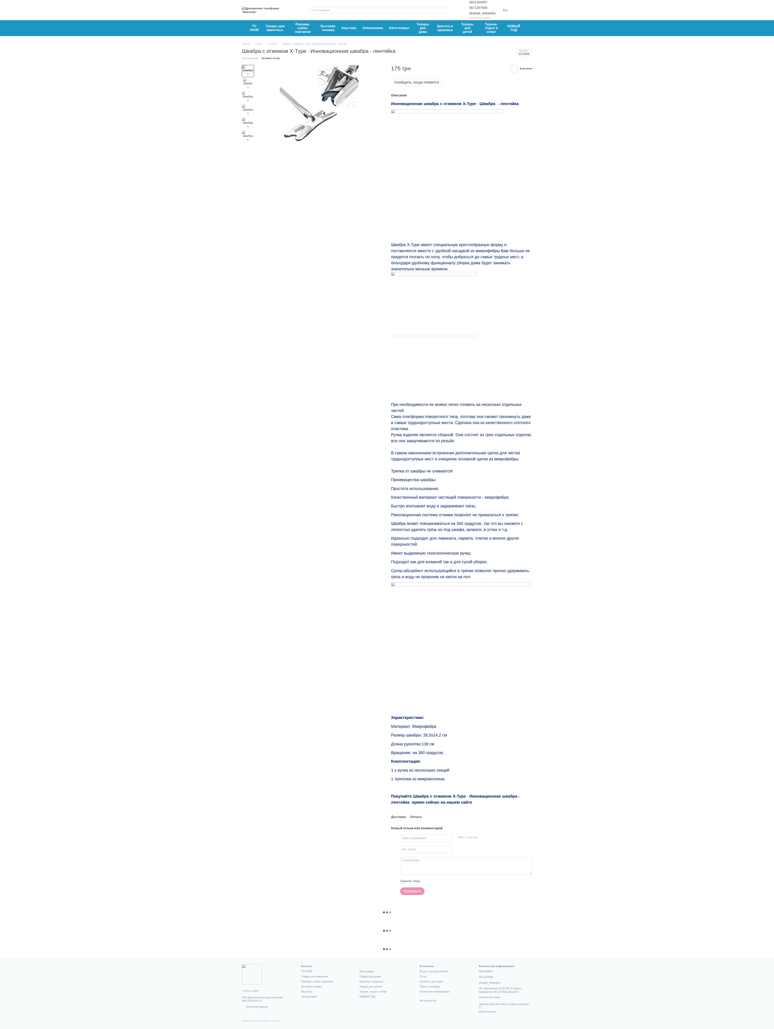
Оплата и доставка (431, 981)
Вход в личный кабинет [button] (434, 971)
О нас (423, 976)
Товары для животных (275, 27)
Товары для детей (467, 28)
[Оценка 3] (439, 881)
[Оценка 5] (452, 881)
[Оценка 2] (433, 881)
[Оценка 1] (426, 881)
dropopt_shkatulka (482, 13)
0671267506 (478, 7)
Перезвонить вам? (480, 18)
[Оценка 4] (446, 881)
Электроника (372, 28)
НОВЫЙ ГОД (513, 27)
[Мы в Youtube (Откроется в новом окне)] (292, 10)
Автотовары (399, 28)
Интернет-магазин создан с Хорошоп (261, 1021)
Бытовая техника (328, 27)
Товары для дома (423, 28)
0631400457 (478, 2)
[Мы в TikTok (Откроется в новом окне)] (287, 10)
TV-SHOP (254, 27)
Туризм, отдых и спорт (491, 28)
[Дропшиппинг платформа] (252, 974)
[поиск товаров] (448, 10)
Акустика (348, 28)
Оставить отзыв (270, 58)
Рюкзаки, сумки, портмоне (303, 28)
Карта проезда (487, 1011)
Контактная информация (434, 991)
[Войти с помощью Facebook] (482, 837)
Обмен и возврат (430, 986)
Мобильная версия (257, 1006)
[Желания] (530, 28)
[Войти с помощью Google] (489, 837)
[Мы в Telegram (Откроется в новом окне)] (297, 10)
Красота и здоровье (445, 27)
